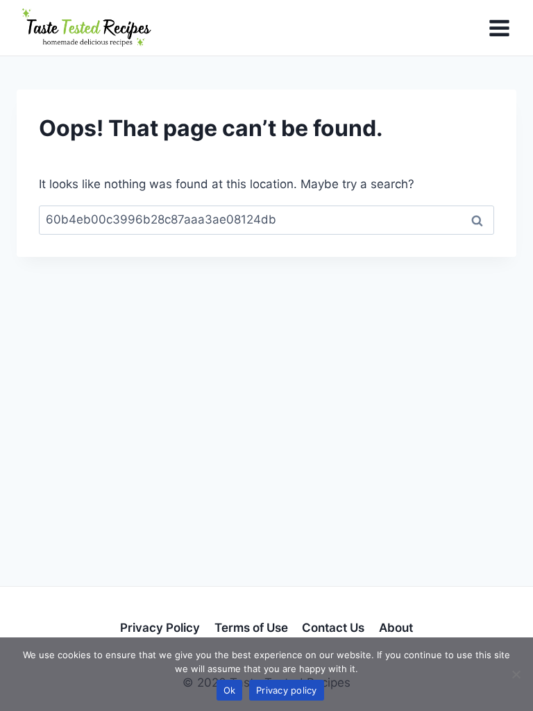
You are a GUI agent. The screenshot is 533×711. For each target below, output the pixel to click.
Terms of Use (251, 628)
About (396, 628)
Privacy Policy (160, 628)
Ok (229, 690)
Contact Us (333, 628)
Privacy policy (286, 690)
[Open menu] (499, 27)
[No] (516, 674)
